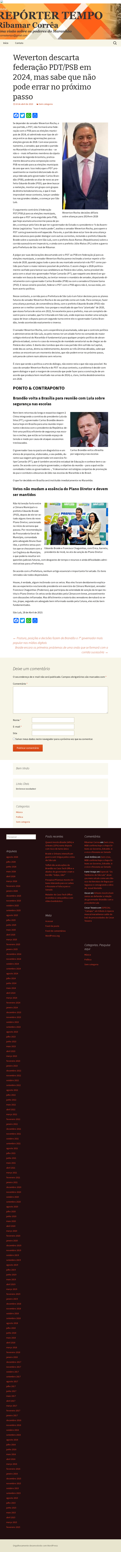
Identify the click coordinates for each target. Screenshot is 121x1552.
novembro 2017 (13, 1366)
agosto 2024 (12, 973)
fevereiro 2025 (13, 944)
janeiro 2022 (12, 1124)
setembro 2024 (13, 968)
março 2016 (11, 1464)
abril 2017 (10, 1400)
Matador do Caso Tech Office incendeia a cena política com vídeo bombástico (59, 898)
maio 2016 (11, 1454)
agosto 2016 (12, 1439)
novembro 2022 (13, 1075)
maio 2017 (11, 1396)
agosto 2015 (12, 1498)
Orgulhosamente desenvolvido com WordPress (35, 1545)
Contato (19, 43)
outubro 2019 (12, 1255)
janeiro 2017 (12, 1415)
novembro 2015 (13, 1483)
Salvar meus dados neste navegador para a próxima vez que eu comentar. (54, 739)
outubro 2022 (12, 1080)
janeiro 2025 (12, 949)
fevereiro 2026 (13, 886)
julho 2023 (11, 1036)
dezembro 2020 (13, 1187)
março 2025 (11, 939)
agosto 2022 (12, 1090)
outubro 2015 (12, 1488)
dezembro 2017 (13, 1362)
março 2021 (11, 1172)
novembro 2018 (13, 1308)
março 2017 (11, 1405)
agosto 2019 (12, 1264)
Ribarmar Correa (92, 842)
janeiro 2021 (12, 1182)
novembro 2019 (13, 1250)
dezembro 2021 (13, 1128)
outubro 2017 (12, 1371)
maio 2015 (11, 1512)
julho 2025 (11, 920)
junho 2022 (11, 1099)
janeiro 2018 (12, 1357)
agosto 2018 (12, 1323)
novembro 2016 (13, 1425)
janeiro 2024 (12, 1007)
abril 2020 (10, 1226)
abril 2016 (10, 1459)
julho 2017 (11, 1386)
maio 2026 (11, 871)
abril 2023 (10, 1051)
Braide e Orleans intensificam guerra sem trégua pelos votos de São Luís (60, 857)
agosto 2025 (12, 915)
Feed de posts (52, 926)
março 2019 (11, 1289)
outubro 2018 (12, 1313)
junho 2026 (11, 866)
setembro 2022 (13, 1085)
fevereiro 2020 (13, 1235)
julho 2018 (11, 1328)
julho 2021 (11, 1153)
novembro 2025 (13, 900)
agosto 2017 (12, 1381)
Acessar (49, 921)
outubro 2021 (12, 1138)
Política (19, 817)
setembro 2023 (13, 1026)
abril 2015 (10, 1517)
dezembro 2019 (13, 1245)
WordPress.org (52, 935)
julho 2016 (11, 1444)
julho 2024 (11, 978)
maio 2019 (11, 1279)
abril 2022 (10, 1109)
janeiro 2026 (12, 890)
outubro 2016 (12, 1430)
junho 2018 (11, 1332)
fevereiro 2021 (13, 1177)
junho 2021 (11, 1158)
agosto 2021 (12, 1148)
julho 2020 (11, 1211)
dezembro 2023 (13, 1012)
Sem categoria (46, 104)
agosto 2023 (12, 1031)
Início (5, 43)
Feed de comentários (55, 930)
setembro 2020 (13, 1201)
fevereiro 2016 (13, 1468)
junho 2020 (11, 1216)
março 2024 (11, 997)
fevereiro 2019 (13, 1294)
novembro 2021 (13, 1133)
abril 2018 (10, 1342)
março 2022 (11, 1114)
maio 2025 (11, 929)
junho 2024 (11, 983)
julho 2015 (11, 1502)
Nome (17, 720)
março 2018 (11, 1347)
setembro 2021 (13, 1143)
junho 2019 (11, 1274)
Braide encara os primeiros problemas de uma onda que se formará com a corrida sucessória (61, 649)
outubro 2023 (12, 1022)
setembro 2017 (13, 1376)
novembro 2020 (13, 1192)
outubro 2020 (12, 1196)
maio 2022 (11, 1104)
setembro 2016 (13, 1434)
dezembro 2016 (13, 1420)
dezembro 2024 (13, 954)
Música (19, 812)
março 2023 (11, 1056)
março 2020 (11, 1230)
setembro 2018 (13, 1318)
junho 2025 (11, 924)
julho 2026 (11, 861)
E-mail (17, 726)
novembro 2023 (13, 1017)
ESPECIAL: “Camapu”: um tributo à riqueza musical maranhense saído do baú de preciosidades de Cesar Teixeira (99, 914)
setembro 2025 (13, 910)
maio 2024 (11, 988)
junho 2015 (11, 1507)
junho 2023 (11, 1041)
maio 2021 (11, 1162)
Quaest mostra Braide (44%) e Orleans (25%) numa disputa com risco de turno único (59, 845)
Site (15, 733)
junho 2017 (11, 1391)
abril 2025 (10, 934)
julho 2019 (11, 1269)
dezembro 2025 (13, 895)
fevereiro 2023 (13, 1060)
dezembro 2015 (13, 1478)
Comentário (20, 683)
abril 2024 (10, 992)
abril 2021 (10, 1167)
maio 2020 (11, 1221)
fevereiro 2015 (13, 1527)
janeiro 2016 (12, 1473)
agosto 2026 (12, 857)
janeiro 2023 (12, 1065)
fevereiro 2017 (13, 1410)
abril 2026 (10, 876)
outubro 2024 (12, 963)
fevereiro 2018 (13, 1352)
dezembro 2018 (13, 1303)
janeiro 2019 (12, 1298)
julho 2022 (11, 1094)
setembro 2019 (13, 1260)
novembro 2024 (13, 958)
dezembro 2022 (13, 1070)
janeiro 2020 (12, 1240)
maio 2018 (11, 1337)
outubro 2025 (12, 905)
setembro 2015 (13, 1493)
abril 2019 (10, 1284)
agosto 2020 (12, 1206)
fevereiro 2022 (13, 1119)
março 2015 (11, 1522)
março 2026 (11, 881)
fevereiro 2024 (13, 1002)
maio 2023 (11, 1046)
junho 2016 (11, 1449)
